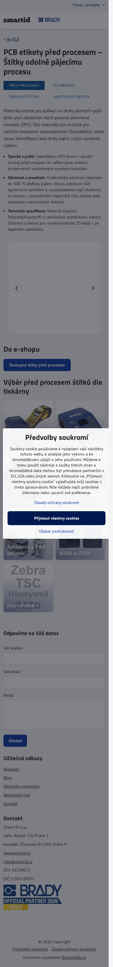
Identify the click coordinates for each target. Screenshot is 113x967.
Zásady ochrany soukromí (56, 502)
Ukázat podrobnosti (56, 531)
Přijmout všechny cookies (56, 518)
